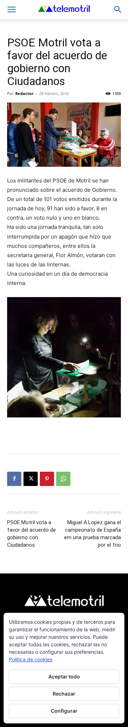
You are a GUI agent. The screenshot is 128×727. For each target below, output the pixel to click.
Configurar (64, 711)
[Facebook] (14, 479)
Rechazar (64, 694)
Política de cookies (30, 659)
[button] (11, 9)
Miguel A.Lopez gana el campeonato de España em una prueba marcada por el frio (92, 533)
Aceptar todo (64, 676)
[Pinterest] (47, 479)
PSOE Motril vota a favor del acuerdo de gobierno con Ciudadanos (31, 533)
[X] (30, 479)
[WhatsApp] (63, 479)
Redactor (24, 93)
